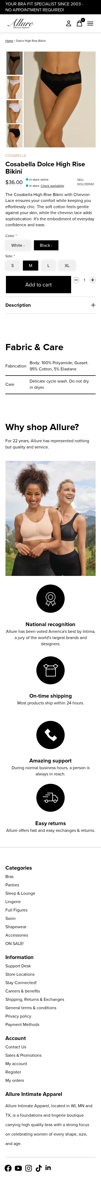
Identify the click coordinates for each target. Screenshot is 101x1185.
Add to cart (38, 285)
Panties (12, 885)
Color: (11, 235)
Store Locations (19, 974)
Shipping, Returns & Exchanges (34, 999)
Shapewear (15, 927)
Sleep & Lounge (20, 893)
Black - (46, 245)
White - (18, 245)
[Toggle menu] (90, 23)
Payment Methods (22, 1024)
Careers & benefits (22, 991)
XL (67, 265)
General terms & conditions (30, 1008)
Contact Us (15, 1047)
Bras (9, 876)
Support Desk (18, 966)
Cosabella (15, 155)
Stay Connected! (21, 983)
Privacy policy (18, 1016)
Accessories (16, 935)
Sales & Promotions (23, 1055)
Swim (10, 918)
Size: (10, 256)
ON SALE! (14, 943)
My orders (14, 1080)
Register (13, 1072)
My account (16, 1064)
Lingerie (13, 902)
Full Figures (16, 910)
